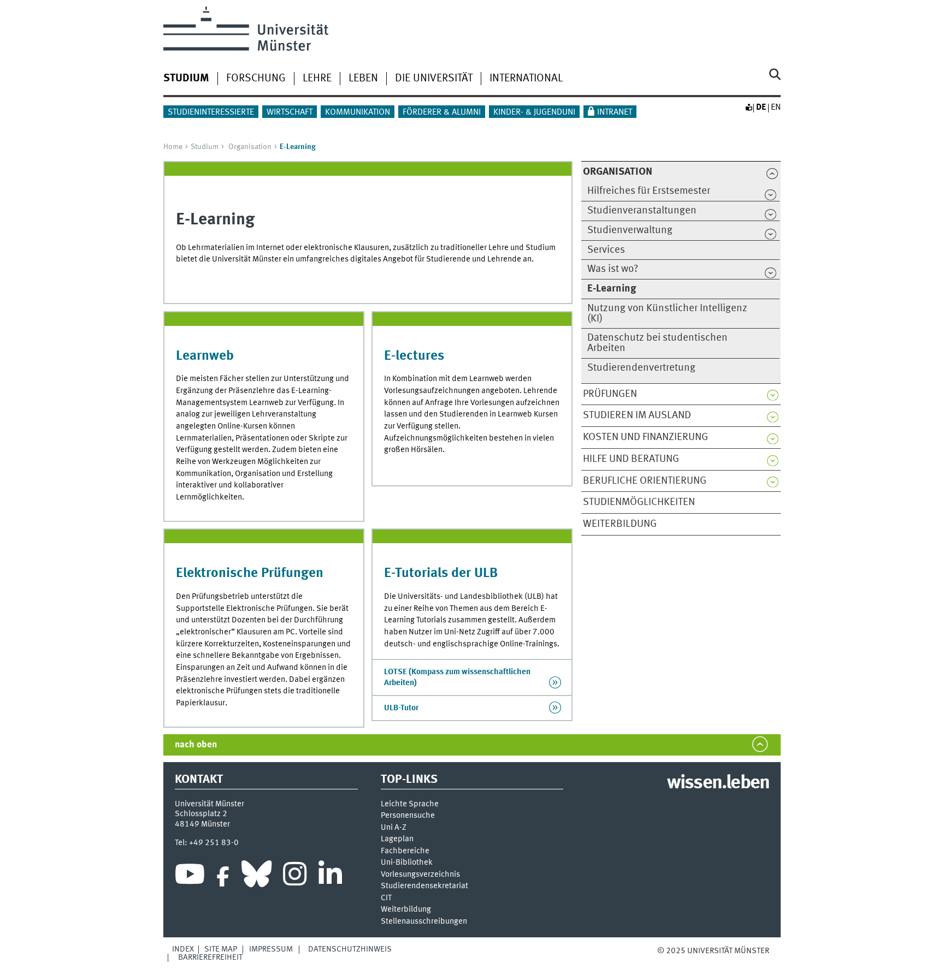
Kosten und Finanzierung (645, 437)
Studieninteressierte (211, 112)
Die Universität (434, 78)
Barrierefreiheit (210, 957)
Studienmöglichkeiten (639, 502)
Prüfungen (610, 394)
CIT (386, 898)
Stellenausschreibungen (424, 922)
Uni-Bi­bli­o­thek (407, 863)
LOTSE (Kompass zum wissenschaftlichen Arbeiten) (457, 677)
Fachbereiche (405, 851)
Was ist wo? (612, 269)
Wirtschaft (289, 112)
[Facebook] (222, 876)
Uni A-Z (393, 828)
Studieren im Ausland (637, 415)
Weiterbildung (620, 524)
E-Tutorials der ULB (441, 573)
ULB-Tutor (401, 708)
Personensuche (408, 816)
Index (183, 949)
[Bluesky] (256, 876)
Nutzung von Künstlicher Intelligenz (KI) (667, 314)
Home (172, 147)
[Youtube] (190, 876)
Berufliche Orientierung (644, 481)
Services (606, 250)
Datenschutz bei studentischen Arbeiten (657, 343)
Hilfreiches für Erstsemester (648, 191)
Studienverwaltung (629, 230)
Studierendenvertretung (641, 368)
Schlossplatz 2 (201, 814)
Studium (205, 147)
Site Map (220, 949)
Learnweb (205, 356)
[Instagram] (294, 876)
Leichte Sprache (410, 804)
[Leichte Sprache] (748, 107)
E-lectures (414, 356)
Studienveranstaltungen (642, 211)
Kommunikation (357, 112)
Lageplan (397, 839)
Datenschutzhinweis (350, 949)
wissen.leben (718, 783)
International (526, 78)
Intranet (614, 112)
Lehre (317, 78)
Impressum (271, 949)
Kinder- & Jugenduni (534, 112)
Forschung (256, 78)
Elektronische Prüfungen (249, 573)
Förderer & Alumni (442, 112)
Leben (363, 78)
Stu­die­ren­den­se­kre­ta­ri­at (424, 886)
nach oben (196, 745)
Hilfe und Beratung (631, 459)
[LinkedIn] (330, 876)
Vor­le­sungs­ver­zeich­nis (420, 875)
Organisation (250, 147)
